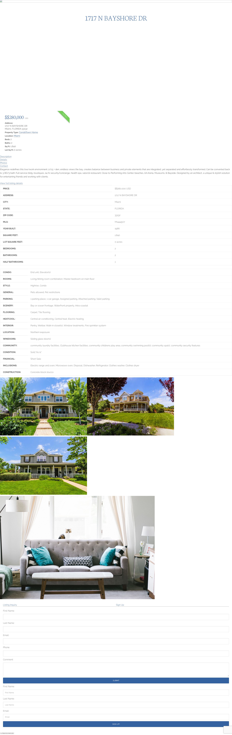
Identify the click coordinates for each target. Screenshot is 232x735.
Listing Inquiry (10, 605)
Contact (4, 166)
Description (5, 156)
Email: (6, 635)
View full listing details (11, 183)
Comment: (8, 659)
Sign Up (120, 605)
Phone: (6, 647)
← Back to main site (7, 733)
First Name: (8, 610)
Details (3, 159)
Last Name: (8, 623)
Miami (17, 136)
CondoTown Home (28, 132)
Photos (3, 163)
